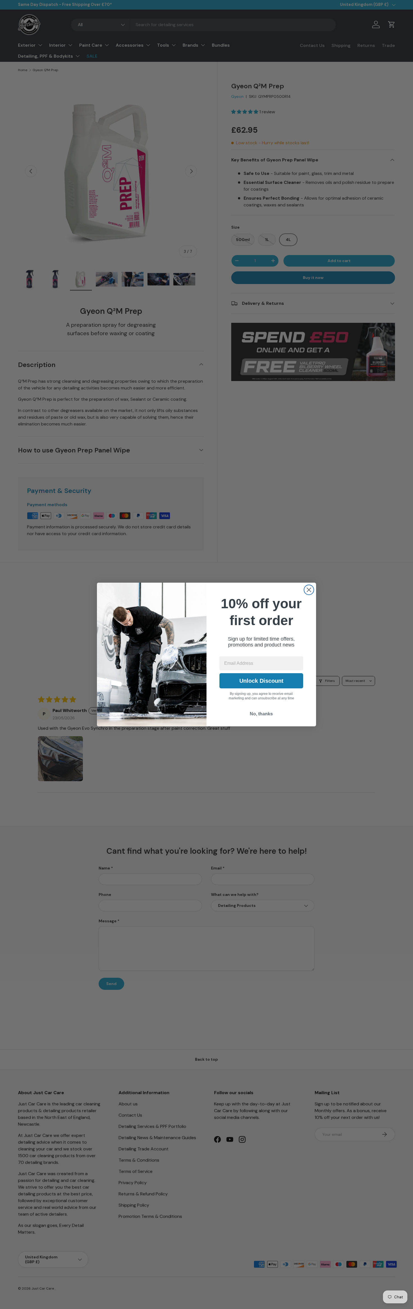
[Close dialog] (309, 590)
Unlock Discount (261, 681)
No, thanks (261, 713)
